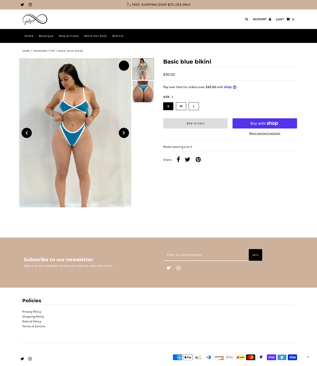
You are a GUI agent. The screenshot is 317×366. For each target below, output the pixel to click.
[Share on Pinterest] (198, 160)
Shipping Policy (33, 316)
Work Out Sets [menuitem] (95, 36)
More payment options (264, 133)
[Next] (124, 133)
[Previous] (27, 133)
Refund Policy (31, 321)
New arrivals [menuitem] (69, 36)
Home (26, 50)
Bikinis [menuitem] (118, 36)
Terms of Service (33, 326)
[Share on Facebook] (178, 160)
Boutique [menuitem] (46, 36)
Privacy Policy (31, 311)
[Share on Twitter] (187, 160)
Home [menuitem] (29, 36)
